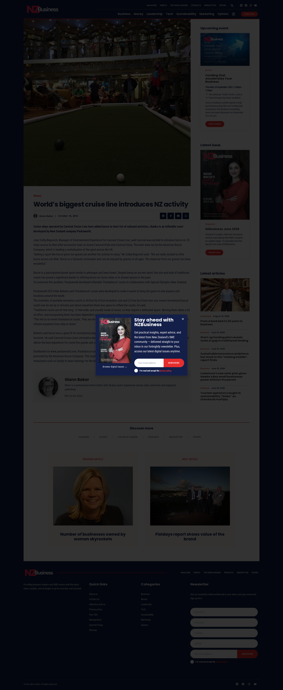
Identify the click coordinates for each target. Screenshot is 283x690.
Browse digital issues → (115, 366)
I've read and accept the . (156, 370)
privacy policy (165, 370)
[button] (183, 319)
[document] (141, 345)
